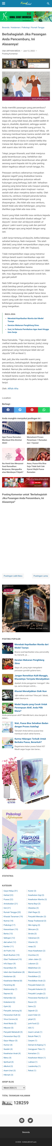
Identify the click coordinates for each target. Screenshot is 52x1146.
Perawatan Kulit (12, 1015)
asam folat (34, 1015)
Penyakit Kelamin (37, 989)
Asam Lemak (35, 1032)
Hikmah (8, 1075)
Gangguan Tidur (36, 1049)
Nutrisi (8, 921)
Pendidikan (34, 976)
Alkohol (8, 1066)
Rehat (32, 1070)
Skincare (33, 929)
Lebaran (33, 963)
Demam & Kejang (37, 1045)
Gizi (7, 908)
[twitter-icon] (30, 1120)
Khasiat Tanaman (13, 916)
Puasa (8, 899)
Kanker (9, 946)
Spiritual (9, 1062)
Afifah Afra (13, 388)
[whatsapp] (44, 410)
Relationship (10, 989)
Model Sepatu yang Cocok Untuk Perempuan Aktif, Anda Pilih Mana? (31, 707)
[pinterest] (32, 410)
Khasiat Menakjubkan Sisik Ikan (31, 691)
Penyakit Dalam (36, 985)
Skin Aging (34, 925)
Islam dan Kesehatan (14, 972)
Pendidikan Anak (36, 981)
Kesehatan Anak (12, 1053)
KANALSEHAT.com (29, 1142)
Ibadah (8, 1049)
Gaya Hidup (11, 891)
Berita (8, 934)
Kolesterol (9, 1002)
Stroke (32, 934)
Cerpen (32, 1040)
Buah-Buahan (12, 955)
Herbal (8, 895)
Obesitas (33, 908)
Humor (8, 1045)
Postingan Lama (41, 576)
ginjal (32, 1019)
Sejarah (33, 1011)
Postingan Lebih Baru (13, 576)
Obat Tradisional (13, 959)
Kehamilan (10, 998)
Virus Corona (11, 1019)
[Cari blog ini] (48, 3)
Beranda (26, 1132)
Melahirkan (34, 968)
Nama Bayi (34, 904)
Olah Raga (34, 912)
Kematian (33, 1053)
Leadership (34, 1066)
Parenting (9, 985)
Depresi (8, 993)
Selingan (9, 938)
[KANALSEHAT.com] (26, 3)
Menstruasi (34, 972)
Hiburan (8, 1028)
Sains (32, 1006)
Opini (7, 1006)
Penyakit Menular (37, 916)
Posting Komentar (10, 54)
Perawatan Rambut (38, 998)
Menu (7, 1058)
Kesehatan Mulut (37, 1058)
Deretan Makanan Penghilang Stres (23, 325)
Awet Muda (10, 1023)
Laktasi (32, 1062)
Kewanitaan (11, 929)
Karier (32, 891)
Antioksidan (11, 904)
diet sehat (10, 942)
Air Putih (9, 951)
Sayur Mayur (10, 1040)
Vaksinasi (33, 938)
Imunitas (33, 955)
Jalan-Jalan (34, 959)
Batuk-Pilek (34, 1036)
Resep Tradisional (37, 921)
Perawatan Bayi (12, 1036)
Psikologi (9, 925)
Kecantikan (10, 968)
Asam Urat (10, 1070)
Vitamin (33, 942)
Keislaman (10, 976)
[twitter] (20, 410)
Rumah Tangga (12, 912)
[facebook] (8, 410)
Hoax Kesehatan (36, 951)
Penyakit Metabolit (13, 1032)
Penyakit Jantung (13, 1011)
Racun (32, 1002)
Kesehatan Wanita (37, 899)
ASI (31, 1028)
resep (32, 946)
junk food (33, 1023)
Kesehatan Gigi (36, 895)
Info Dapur (10, 963)
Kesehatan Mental (13, 981)
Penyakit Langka (36, 993)
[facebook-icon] (21, 1120)
